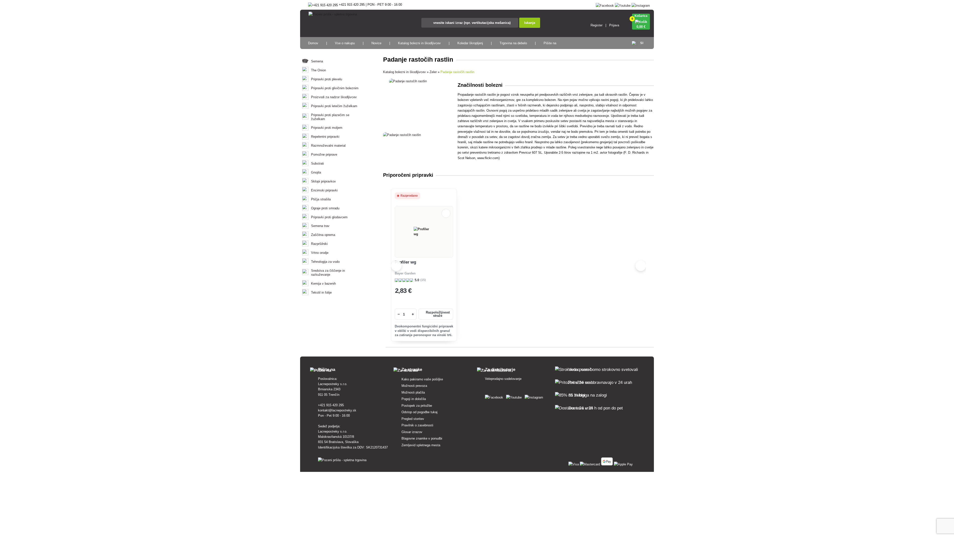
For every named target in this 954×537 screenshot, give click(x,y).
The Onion (318, 70)
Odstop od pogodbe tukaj (419, 412)
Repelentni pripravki (325, 136)
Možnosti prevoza (414, 386)
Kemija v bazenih (323, 283)
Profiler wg (405, 262)
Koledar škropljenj (470, 43)
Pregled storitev (412, 419)
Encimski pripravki (324, 190)
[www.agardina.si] (495, 396)
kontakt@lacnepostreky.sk (337, 410)
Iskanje (529, 23)
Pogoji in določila (413, 399)
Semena (317, 61)
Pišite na (550, 43)
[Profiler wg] (424, 232)
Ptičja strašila (321, 199)
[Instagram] (641, 4)
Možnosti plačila (413, 392)
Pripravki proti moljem (326, 128)
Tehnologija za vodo (325, 262)
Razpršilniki (319, 244)
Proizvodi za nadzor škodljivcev (334, 97)
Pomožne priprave (324, 154)
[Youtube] (623, 4)
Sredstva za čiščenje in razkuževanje (328, 272)
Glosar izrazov (411, 432)
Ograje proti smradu (325, 208)
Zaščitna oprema (323, 235)
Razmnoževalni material (328, 145)
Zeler (433, 72)
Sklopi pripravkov (323, 181)
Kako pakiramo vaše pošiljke (422, 379)
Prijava (614, 25)
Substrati (317, 163)
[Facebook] (605, 4)
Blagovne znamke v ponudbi (421, 438)
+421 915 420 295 (331, 405)
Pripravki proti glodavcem (329, 217)
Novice (376, 43)
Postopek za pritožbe (416, 405)
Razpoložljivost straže (438, 314)
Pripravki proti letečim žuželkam (334, 106)
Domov (313, 43)
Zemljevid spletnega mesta (420, 445)
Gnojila (316, 172)
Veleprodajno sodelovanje (503, 379)
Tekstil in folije (321, 292)
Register (596, 25)
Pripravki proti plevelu (326, 79)
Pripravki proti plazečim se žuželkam (330, 117)
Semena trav (320, 226)
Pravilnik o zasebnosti (417, 425)
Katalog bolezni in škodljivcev (419, 43)
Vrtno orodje (319, 253)
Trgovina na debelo (513, 43)
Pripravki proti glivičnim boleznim (334, 88)
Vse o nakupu (345, 43)
